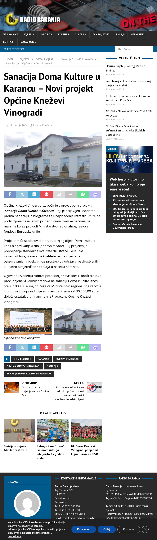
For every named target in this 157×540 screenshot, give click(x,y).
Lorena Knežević (42, 125)
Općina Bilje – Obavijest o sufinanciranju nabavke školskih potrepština (125, 130)
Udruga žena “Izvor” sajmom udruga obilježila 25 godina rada (50, 452)
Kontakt (9, 41)
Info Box (46, 34)
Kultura (63, 34)
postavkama (14, 536)
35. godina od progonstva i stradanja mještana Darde (129, 202)
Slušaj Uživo (28, 41)
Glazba (79, 34)
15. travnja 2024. (18, 125)
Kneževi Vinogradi (67, 359)
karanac (43, 359)
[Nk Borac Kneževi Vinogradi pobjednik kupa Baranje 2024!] (86, 430)
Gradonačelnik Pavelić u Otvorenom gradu (127, 225)
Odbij (106, 529)
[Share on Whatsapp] (83, 194)
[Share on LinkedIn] (34, 194)
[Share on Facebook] (10, 194)
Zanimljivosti (101, 34)
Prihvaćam (83, 529)
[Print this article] (71, 194)
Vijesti (28, 34)
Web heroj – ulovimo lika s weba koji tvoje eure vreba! (127, 184)
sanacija (52, 366)
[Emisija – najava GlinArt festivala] (19, 430)
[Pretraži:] (134, 49)
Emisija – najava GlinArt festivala (15, 448)
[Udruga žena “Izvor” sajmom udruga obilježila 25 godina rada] (53, 430)
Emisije (120, 34)
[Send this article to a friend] (59, 194)
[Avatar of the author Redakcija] (27, 513)
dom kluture (22, 359)
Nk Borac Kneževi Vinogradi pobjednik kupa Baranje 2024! (84, 450)
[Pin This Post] (46, 194)
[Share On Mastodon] (95, 194)
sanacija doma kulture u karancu (29, 373)
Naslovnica (10, 34)
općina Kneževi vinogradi (23, 366)
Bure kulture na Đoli (125, 195)
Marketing (138, 34)
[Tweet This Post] (22, 194)
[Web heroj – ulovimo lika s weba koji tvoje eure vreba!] (129, 170)
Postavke (128, 529)
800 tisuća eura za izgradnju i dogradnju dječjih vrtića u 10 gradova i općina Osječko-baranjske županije (130, 214)
